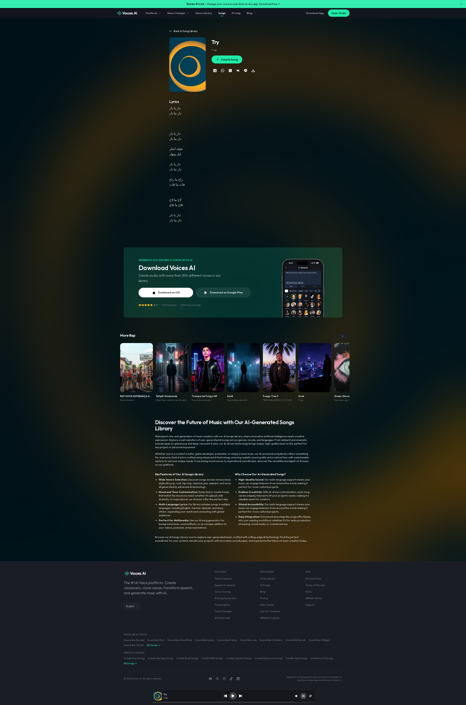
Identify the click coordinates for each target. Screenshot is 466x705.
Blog (249, 13)
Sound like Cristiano (271, 640)
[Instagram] (224, 679)
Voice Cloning (223, 591)
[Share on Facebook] (215, 70)
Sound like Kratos (227, 640)
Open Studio (338, 13)
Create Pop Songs (134, 658)
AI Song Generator (225, 598)
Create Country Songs (239, 658)
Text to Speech (223, 578)
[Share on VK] (237, 70)
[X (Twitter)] (217, 679)
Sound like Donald (134, 640)
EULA (308, 591)
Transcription (222, 604)
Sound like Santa (204, 640)
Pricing (236, 13)
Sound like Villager (319, 640)
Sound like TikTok (134, 645)
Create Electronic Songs (268, 658)
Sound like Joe (248, 640)
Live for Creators (270, 611)
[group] (233, 702)
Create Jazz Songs (296, 658)
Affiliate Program (270, 618)
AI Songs (265, 585)
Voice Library (203, 13)
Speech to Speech (225, 585)
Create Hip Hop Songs (160, 658)
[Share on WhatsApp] (222, 70)
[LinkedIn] (238, 679)
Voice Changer (176, 13)
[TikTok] (231, 679)
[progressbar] (233, 702)
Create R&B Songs (212, 658)
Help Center (267, 604)
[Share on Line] (245, 70)
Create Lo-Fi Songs (321, 658)
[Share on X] (230, 70)
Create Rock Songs (187, 658)
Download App (315, 13)
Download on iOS (169, 292)
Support (310, 604)
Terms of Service (315, 585)
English (130, 606)
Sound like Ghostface (179, 640)
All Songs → (130, 663)
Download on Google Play (226, 292)
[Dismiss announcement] (461, 4)
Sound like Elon (156, 640)
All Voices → (153, 645)
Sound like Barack (295, 640)
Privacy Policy (313, 578)
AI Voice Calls (222, 618)
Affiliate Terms (313, 598)
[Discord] (210, 679)
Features (151, 13)
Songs (222, 13)
